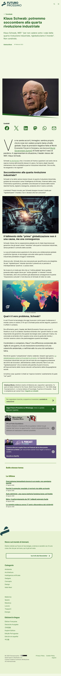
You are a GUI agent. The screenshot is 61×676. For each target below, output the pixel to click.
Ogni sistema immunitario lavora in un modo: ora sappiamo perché (28, 482)
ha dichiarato (14, 161)
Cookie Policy (50, 655)
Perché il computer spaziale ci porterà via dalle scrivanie (28, 488)
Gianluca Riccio (8, 44)
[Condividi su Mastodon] (35, 128)
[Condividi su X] (16, 128)
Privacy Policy (40, 655)
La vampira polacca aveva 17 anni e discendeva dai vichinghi (29, 504)
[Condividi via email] (54, 128)
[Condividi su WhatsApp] (44, 128)
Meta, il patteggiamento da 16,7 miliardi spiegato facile (27, 499)
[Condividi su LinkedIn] (25, 128)
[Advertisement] (30, 62)
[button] (54, 4)
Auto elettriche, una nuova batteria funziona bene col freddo (29, 494)
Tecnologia (8, 14)
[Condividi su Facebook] (7, 128)
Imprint (54, 658)
